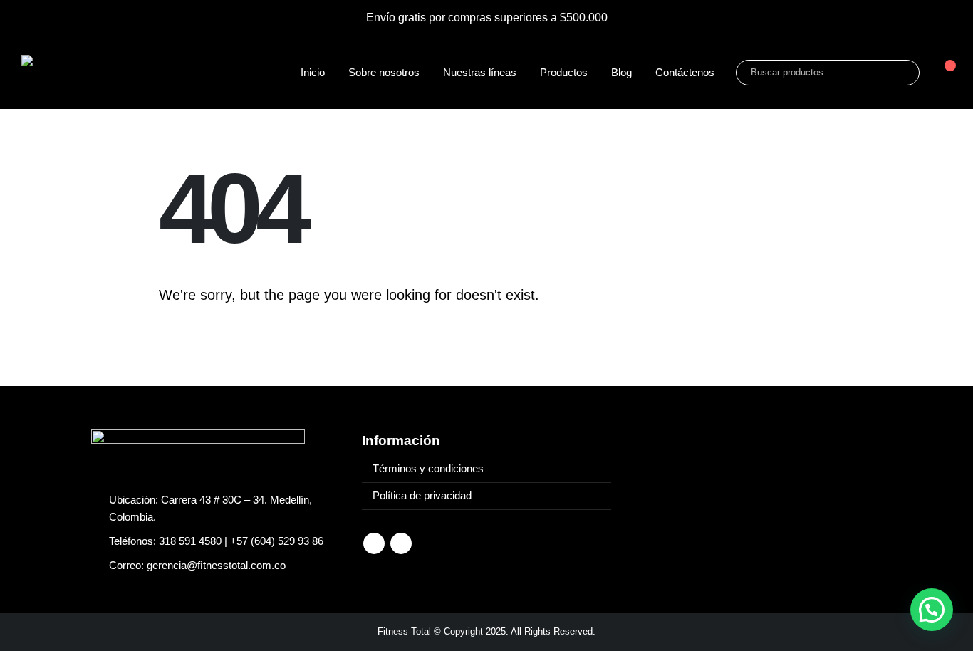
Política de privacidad (422, 495)
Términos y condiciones (428, 468)
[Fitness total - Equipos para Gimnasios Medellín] (114, 72)
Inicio (313, 72)
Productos (564, 72)
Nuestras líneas (479, 72)
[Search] (899, 73)
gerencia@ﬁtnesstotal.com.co (216, 565)
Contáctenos (684, 72)
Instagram (401, 543)
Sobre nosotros (384, 72)
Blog (621, 72)
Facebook (374, 543)
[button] (931, 609)
